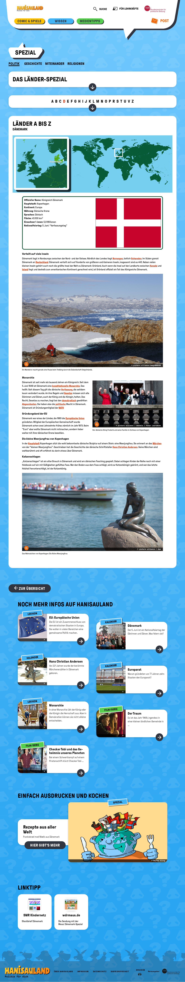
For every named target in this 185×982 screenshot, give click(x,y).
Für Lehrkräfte (128, 8)
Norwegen (118, 258)
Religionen (75, 64)
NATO (61, 407)
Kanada (153, 265)
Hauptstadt (34, 443)
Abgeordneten (29, 404)
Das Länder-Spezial (40, 79)
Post (164, 21)
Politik (14, 64)
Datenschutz (100, 972)
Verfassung (66, 389)
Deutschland (42, 262)
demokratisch (69, 400)
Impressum (83, 972)
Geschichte (33, 64)
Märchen (157, 443)
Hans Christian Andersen (125, 447)
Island (25, 269)
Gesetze (68, 393)
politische (61, 404)
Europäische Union (75, 418)
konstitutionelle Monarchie (66, 386)
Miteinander (54, 64)
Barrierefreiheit (120, 972)
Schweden (136, 258)
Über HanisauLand (63, 972)
